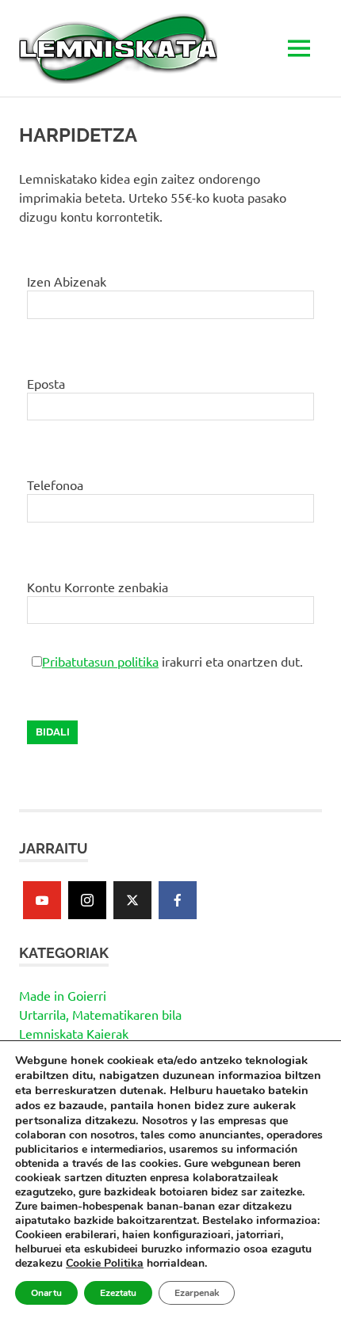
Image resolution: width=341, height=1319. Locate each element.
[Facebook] (178, 900)
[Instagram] (87, 900)
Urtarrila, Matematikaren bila (100, 1014)
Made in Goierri (62, 995)
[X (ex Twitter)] (132, 900)
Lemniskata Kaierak (73, 1033)
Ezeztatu (118, 1293)
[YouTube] (42, 900)
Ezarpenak (196, 1293)
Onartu (46, 1293)
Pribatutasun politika (100, 661)
